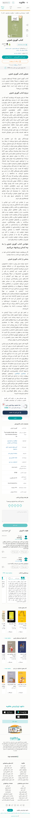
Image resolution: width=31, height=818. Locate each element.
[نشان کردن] (27, 35)
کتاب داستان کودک (23, 798)
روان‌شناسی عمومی (12, 443)
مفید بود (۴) (24, 552)
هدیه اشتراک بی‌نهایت (23, 777)
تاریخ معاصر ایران (23, 792)
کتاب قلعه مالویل (8, 768)
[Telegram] (20, 805)
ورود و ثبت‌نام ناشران (26, 813)
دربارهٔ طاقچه (23, 768)
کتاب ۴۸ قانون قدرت (7, 772)
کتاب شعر (23, 790)
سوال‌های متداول (23, 770)
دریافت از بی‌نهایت (14, 61)
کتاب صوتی (23, 788)
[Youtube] (18, 805)
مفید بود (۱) (24, 567)
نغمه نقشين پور (13, 458)
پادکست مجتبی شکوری (8, 796)
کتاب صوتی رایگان (23, 794)
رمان (23, 786)
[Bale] (23, 805)
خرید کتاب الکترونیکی (15, 57)
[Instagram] (6, 805)
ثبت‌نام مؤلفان (17, 813)
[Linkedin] (15, 805)
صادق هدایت (8, 792)
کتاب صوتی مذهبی (23, 796)
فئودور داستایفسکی (8, 794)
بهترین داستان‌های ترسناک (8, 798)
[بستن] (3, 404)
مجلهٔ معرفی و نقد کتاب (23, 779)
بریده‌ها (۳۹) (2, 7)
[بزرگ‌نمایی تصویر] (9, 36)
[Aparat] (9, 805)
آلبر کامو (8, 786)
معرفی (27, 7)
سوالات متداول (4, 813)
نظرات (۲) (10, 7)
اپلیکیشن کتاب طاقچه (23, 775)
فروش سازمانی (23, 772)
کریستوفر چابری (13, 447)
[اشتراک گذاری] (27, 25)
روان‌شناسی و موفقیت (20, 13)
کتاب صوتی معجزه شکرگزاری (8, 779)
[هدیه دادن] (27, 30)
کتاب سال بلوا (8, 766)
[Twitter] (12, 805)
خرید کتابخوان (23, 774)
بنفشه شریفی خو (12, 453)
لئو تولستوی (8, 788)
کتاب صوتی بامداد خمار (8, 775)
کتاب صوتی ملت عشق (8, 774)
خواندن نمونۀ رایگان (21, 44)
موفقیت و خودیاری (10, 13)
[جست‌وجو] (13, 2)
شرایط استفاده (11, 813)
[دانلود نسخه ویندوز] (22, 717)
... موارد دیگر (15, 721)
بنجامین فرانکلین (20, 373)
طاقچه (27, 13)
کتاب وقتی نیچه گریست (8, 777)
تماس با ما (23, 766)
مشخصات (19, 7)
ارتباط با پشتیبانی (14, 816)
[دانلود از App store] (8, 712)
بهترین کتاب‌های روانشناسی (8, 800)
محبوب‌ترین (5, 530)
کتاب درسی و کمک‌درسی (23, 800)
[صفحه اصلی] (22, 2)
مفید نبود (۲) (15, 552)
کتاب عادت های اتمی (8, 770)
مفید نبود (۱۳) (15, 567)
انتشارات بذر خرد (13, 462)
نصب (15, 418)
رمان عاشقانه (8, 790)
